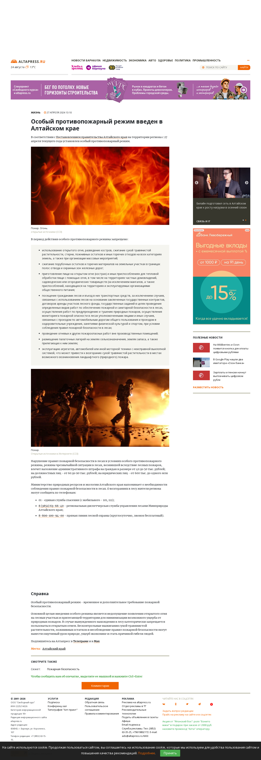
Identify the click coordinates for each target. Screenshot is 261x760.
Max (97, 641)
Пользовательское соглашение (96, 708)
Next (247, 183)
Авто (152, 60)
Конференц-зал (57, 706)
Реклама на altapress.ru (136, 702)
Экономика (138, 60)
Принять (170, 753)
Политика (183, 60)
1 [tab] (243, 220)
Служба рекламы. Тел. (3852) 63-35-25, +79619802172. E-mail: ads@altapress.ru (139, 732)
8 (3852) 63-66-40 (51, 506)
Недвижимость (115, 60)
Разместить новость (208, 387)
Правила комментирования (102, 713)
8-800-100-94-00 (51, 515)
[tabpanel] (221, 198)
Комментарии (100, 686)
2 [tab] (246, 220)
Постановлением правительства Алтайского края (91, 137)
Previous (197, 183)
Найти (244, 67)
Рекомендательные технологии (134, 711)
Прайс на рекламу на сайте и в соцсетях (186, 714)
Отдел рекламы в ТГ (134, 706)
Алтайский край (54, 648)
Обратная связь (95, 702)
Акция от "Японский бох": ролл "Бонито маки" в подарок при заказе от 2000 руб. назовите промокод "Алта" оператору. (187, 725)
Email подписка (131, 724)
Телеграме (80, 641)
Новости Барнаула (86, 60)
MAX (145, 736)
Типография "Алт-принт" (63, 709)
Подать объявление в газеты (140, 717)
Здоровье (165, 60)
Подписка (54, 702)
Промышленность (207, 60)
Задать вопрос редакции (177, 711)
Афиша (126, 721)
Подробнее (146, 753)
